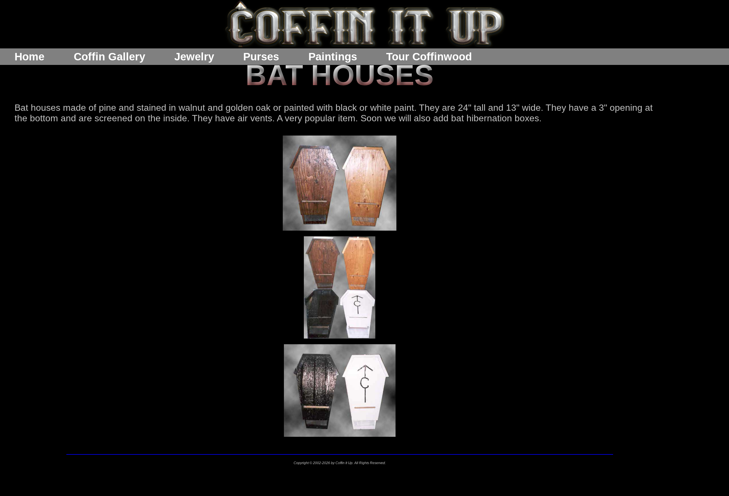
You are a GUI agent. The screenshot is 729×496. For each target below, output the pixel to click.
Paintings (332, 56)
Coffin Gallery (109, 56)
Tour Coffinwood (429, 56)
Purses (261, 56)
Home (29, 56)
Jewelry (194, 56)
